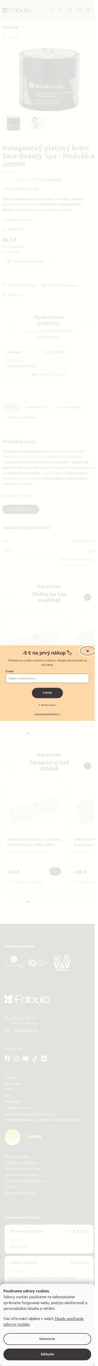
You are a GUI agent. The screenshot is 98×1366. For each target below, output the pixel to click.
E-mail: (10, 671)
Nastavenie (47, 1339)
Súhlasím (47, 1354)
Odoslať (47, 692)
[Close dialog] (87, 651)
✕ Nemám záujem (47, 705)
